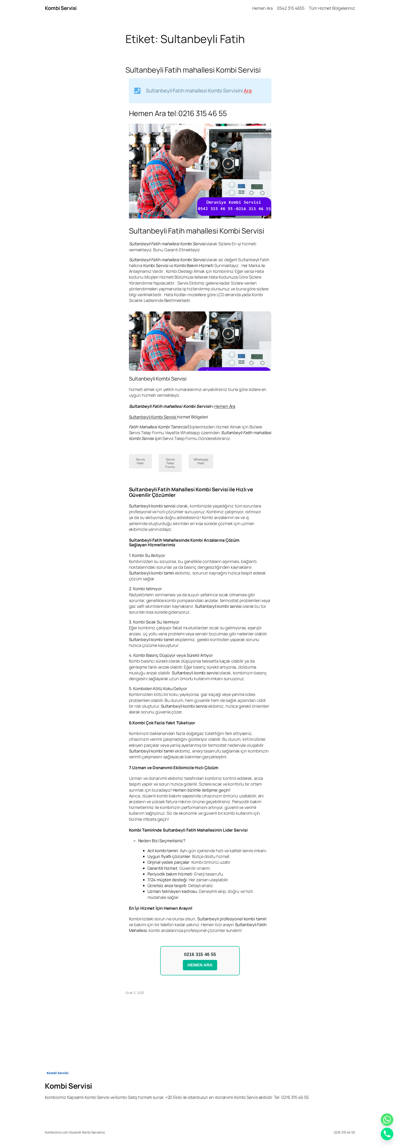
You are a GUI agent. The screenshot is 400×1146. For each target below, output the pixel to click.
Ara (248, 90)
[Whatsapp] (387, 1119)
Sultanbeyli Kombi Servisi (153, 417)
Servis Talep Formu (170, 463)
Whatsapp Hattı (201, 461)
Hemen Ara (224, 406)
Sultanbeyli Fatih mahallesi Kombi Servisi (193, 70)
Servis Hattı (140, 461)
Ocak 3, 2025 (134, 992)
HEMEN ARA (200, 965)
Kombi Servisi (61, 8)
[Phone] (387, 1134)
